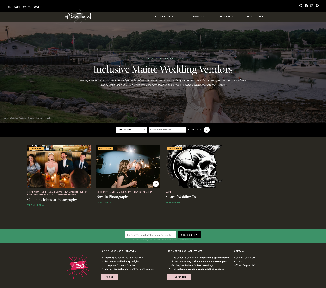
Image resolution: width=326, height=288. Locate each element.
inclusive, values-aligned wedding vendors (200, 269)
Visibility (109, 257)
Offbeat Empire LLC (244, 265)
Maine (43, 192)
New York (137, 192)
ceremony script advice (193, 261)
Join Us (109, 276)
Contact (27, 7)
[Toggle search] (301, 6)
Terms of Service (184, 240)
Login (37, 7)
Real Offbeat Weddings (200, 265)
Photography (36, 148)
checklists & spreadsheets (214, 257)
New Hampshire (71, 192)
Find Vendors (179, 276)
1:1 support (110, 265)
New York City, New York (55, 194)
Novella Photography (112, 197)
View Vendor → (35, 205)
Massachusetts (55, 192)
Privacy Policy (171, 240)
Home (5, 118)
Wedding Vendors (18, 118)
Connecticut (33, 192)
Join (9, 7)
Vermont (72, 194)
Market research (114, 269)
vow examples (219, 261)
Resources (110, 261)
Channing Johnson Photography (52, 199)
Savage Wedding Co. (181, 197)
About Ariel (240, 261)
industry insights (130, 261)
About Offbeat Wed (244, 257)
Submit (17, 7)
